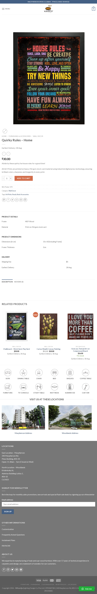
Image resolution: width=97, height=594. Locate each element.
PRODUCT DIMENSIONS (11, 237)
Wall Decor (38, 136)
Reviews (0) (18, 282)
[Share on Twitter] (12, 200)
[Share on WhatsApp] (4, 200)
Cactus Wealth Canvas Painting (48, 349)
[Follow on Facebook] (4, 570)
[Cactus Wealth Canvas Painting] (48, 326)
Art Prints (9, 194)
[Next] (95, 336)
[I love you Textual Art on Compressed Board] (80, 326)
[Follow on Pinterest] (21, 570)
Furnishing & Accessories (20, 136)
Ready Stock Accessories (20, 194)
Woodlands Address (70, 433)
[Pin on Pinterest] (21, 200)
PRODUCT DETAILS (10, 217)
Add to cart (23, 178)
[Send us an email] (17, 570)
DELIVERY (6, 257)
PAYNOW (6, 546)
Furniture (25, 584)
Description (7, 282)
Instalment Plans (8, 540)
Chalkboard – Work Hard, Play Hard (16, 349)
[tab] (7, 281)
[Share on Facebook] (8, 200)
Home (4, 136)
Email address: (7, 500)
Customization (8, 529)
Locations (72, 584)
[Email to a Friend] (17, 200)
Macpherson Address (23, 433)
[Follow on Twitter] (12, 570)
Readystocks (61, 584)
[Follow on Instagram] (8, 570)
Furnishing (35, 584)
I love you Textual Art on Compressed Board (80, 350)
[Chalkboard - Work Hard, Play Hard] (16, 326)
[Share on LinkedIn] (25, 200)
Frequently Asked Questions (13, 535)
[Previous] (2, 336)
